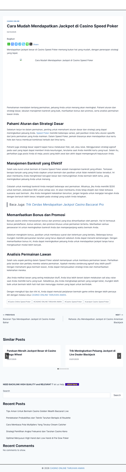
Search (6, 391)
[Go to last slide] (7, 356)
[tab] (58, 368)
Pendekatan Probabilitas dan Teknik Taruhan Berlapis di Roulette (38, 418)
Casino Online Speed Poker (19, 302)
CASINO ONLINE (13, 21)
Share (36, 44)
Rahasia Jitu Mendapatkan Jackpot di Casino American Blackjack (96, 319)
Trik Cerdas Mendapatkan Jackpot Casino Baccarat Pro (65, 204)
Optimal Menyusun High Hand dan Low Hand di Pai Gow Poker (37, 438)
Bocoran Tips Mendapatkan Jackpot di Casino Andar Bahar (29, 319)
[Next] (119, 356)
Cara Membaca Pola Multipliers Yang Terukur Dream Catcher (36, 424)
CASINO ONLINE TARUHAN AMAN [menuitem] (49, 295)
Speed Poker (42, 133)
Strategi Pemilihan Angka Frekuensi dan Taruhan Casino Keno (36, 431)
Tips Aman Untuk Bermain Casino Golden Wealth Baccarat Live (37, 411)
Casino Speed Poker (73, 302)
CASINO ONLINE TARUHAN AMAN (48, 302)
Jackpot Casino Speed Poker (97, 302)
